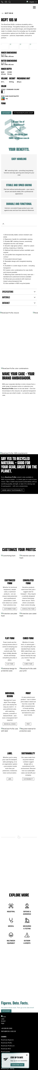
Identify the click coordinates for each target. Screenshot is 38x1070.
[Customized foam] (9, 107)
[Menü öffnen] (34, 7)
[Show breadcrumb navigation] (2, 13)
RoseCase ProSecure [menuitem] (8, 1046)
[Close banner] (27, 1055)
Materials (6, 297)
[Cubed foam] (6, 107)
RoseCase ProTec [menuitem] (6, 1043)
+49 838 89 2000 (21, 134)
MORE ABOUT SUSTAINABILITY (12, 490)
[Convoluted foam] (2, 107)
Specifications (7, 291)
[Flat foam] (13, 107)
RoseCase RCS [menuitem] (6, 1049)
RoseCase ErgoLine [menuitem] (7, 1040)
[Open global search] (9, 2)
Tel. (12, 134)
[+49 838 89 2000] (2, 2)
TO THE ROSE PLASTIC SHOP (23, 113)
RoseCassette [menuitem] (5, 1052)
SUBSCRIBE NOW (17, 1065)
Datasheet (6, 113)
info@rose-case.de (8, 1031)
